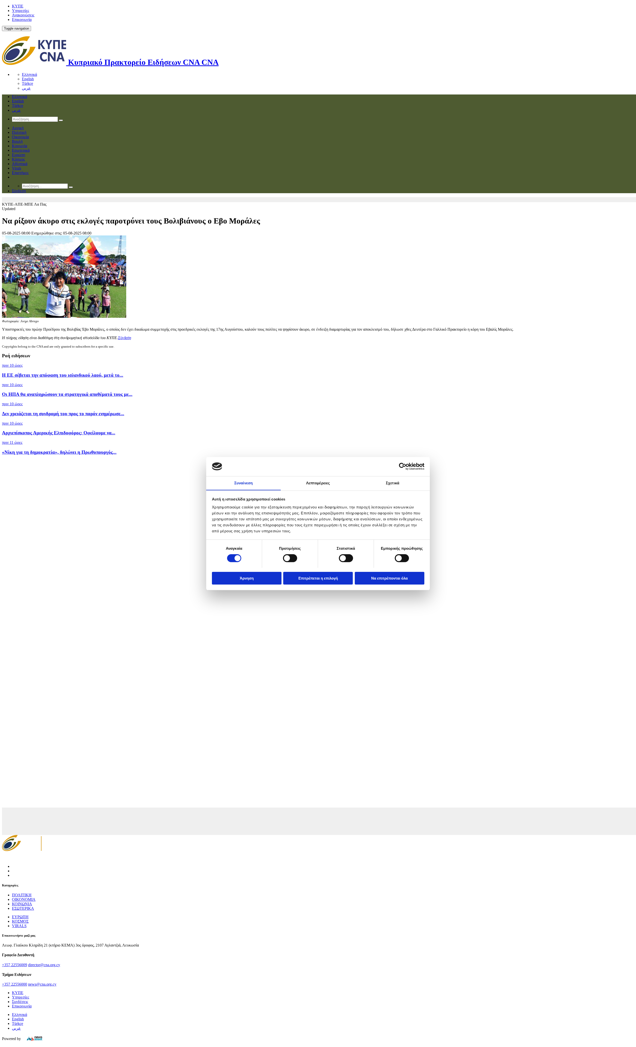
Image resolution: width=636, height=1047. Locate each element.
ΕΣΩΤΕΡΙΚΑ (23, 908)
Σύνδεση (124, 338)
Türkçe (27, 83)
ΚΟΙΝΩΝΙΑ (22, 904)
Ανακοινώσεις (23, 15)
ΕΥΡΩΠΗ (20, 917)
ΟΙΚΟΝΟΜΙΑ (24, 899)
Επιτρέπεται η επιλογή (318, 578)
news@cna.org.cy (42, 984)
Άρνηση (247, 578)
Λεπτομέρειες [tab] (318, 483)
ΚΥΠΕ (17, 6)
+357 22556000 (14, 984)
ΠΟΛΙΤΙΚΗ (22, 895)
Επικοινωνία (22, 19)
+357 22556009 (14, 965)
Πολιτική (19, 132)
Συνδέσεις (20, 1002)
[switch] (290, 558)
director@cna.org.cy (44, 965)
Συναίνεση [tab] (243, 483)
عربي (26, 88)
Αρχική (18, 128)
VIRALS (19, 926)
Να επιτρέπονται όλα (389, 578)
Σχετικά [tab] (392, 483)
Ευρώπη (18, 155)
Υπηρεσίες (20, 10)
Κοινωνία (19, 146)
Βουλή (17, 141)
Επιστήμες (20, 173)
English (28, 79)
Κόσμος (18, 159)
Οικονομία (20, 137)
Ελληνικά (29, 74)
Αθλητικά (19, 164)
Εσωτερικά (21, 150)
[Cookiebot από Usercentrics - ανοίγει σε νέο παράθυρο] (402, 466)
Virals (16, 168)
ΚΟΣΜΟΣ (20, 921)
